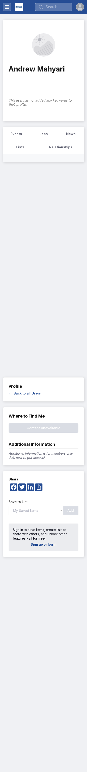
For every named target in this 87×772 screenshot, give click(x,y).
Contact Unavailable (43, 428)
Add (71, 510)
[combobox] (53, 7)
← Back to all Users (25, 393)
